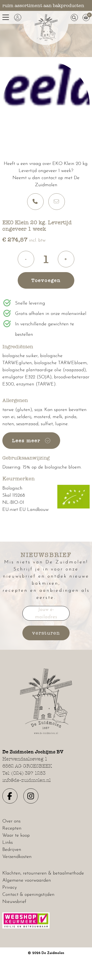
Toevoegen (46, 280)
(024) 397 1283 (28, 773)
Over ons (11, 821)
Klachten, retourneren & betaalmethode (43, 873)
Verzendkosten (17, 856)
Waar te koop (16, 835)
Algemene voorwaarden (26, 880)
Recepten (11, 828)
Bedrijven (11, 849)
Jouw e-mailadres (46, 613)
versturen (46, 632)
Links (7, 842)
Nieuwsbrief (14, 901)
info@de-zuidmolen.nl (26, 780)
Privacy (9, 887)
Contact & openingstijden (28, 894)
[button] (17, 17)
